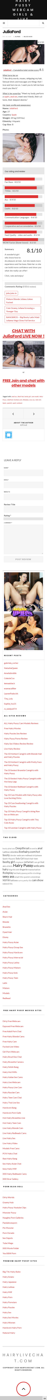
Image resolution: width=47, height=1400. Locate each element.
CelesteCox (9, 678)
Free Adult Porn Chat (12, 1031)
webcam (19, 403)
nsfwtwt (29, 861)
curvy (20, 880)
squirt (6, 96)
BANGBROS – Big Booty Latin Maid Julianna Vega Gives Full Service (22, 319)
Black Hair (28, 36)
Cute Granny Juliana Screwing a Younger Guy (20, 310)
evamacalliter (10, 688)
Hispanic (11, 859)
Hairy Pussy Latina (11, 962)
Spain (14, 114)
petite (30, 873)
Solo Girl (38, 400)
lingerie (24, 869)
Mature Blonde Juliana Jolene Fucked (19, 301)
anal (40, 848)
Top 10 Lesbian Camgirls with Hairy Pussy (23, 828)
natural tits (8, 883)
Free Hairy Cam (10, 1041)
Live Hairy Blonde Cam (13, 1128)
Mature (6, 988)
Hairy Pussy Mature (11, 967)
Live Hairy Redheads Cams (14, 1133)
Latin (5, 983)
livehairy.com (18, 400)
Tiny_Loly (8, 698)
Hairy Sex (7, 1312)
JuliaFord (7, 70)
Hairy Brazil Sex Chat (12, 1057)
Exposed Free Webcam (13, 1026)
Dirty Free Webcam (11, 1021)
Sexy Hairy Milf (10, 1168)
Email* (6, 480)
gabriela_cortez (11, 663)
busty (5, 848)
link (44, 1359)
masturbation (34, 869)
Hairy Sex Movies (10, 1317)
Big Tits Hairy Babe (11, 1271)
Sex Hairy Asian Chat (12, 1163)
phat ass (11, 848)
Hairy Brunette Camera (13, 1062)
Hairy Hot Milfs (10, 1072)
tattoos (14, 880)
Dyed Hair (7, 932)
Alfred (17, 36)
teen (36, 858)
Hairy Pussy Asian (11, 942)
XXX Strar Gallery (10, 1179)
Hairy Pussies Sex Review (15, 733)
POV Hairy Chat (10, 1153)
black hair (21, 396)
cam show (37, 880)
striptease (37, 855)
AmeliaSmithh (10, 673)
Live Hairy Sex (9, 1138)
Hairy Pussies (9, 1307)
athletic (9, 866)
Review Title (9, 504)
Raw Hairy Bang (10, 1158)
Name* (6, 468)
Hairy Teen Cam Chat (12, 1097)
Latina (6, 852)
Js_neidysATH (10, 709)
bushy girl (28, 396)
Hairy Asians (8, 1277)
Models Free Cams (11, 1148)
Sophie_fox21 (10, 703)
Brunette (7, 927)
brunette (33, 848)
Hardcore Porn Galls (12, 1112)
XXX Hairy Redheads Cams (15, 1174)
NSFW (6, 880)
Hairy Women (9, 1322)
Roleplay (25, 400)
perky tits (27, 880)
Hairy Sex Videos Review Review (18, 743)
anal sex (13, 96)
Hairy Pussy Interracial (13, 957)
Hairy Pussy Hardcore (12, 952)
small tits (19, 877)
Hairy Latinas (8, 1287)
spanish (9, 403)
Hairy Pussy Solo (10, 972)
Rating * (7, 515)
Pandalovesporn (10, 1222)
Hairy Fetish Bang (11, 1067)
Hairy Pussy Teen (10, 978)
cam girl (37, 862)
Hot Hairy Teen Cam (12, 1123)
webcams (38, 865)
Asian (5, 911)
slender (13, 855)
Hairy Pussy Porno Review (16, 738)
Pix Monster (8, 1228)
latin (18, 870)
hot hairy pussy (20, 873)
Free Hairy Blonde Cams (13, 1036)
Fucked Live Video (11, 1046)
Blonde (6, 922)
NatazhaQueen (11, 668)
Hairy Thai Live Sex (11, 1102)
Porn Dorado (8, 1233)
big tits (12, 869)
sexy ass (32, 400)
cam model (35, 396)
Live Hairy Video (10, 1143)
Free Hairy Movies (12, 728)
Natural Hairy (9, 1332)
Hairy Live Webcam (11, 1082)
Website (7, 492)
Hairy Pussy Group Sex (13, 947)
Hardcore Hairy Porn (12, 1327)
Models (6, 993)
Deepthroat (22, 848)
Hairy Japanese (9, 1282)
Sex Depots (8, 1238)
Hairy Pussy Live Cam (12, 1087)
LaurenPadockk (11, 693)
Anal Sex (6, 906)
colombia (13, 852)
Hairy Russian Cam (11, 1092)
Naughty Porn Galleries (13, 1217)
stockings (37, 873)
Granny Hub (8, 1202)
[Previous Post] (13, 413)
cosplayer (19, 862)
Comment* (8, 523)
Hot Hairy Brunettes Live (14, 1118)
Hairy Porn (7, 1297)
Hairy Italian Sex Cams (13, 1077)
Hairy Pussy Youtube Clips (14, 1207)
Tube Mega (8, 1243)
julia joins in (11, 293)
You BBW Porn (9, 1253)
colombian (35, 877)
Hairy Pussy (23, 865)
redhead (28, 855)
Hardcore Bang (9, 1107)
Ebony (5, 937)
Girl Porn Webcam (11, 1051)
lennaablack (9, 683)
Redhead (6, 998)
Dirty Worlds (8, 1197)
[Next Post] (34, 413)
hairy (5, 869)
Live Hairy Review (12, 748)
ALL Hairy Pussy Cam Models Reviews (21, 723)
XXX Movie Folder (11, 1248)
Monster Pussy (9, 1212)
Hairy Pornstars (10, 1302)
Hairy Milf (7, 1292)
